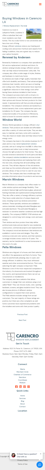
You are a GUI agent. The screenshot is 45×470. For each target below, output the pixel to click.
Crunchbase (22, 380)
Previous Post (22, 315)
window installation (21, 157)
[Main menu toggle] (40, 4)
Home (22, 396)
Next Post (22, 320)
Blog (22, 401)
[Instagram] (28, 386)
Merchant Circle (22, 372)
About (22, 404)
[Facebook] (16, 386)
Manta (22, 369)
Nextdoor (22, 377)
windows (18, 46)
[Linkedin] (20, 386)
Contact (22, 407)
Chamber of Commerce (22, 375)
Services (22, 398)
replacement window (29, 144)
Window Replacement (11, 26)
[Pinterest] (24, 386)
